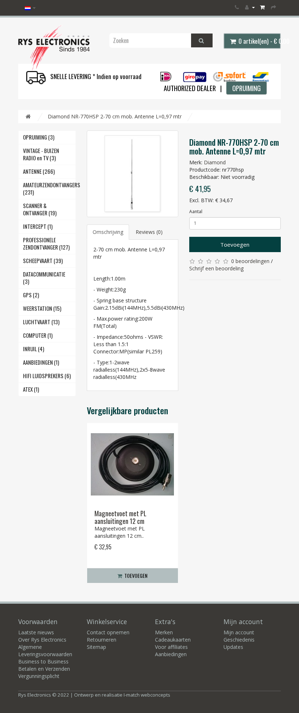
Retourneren (101, 639)
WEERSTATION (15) (42, 308)
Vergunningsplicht (38, 676)
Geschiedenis (239, 639)
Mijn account (239, 632)
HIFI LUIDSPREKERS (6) (47, 376)
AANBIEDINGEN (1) (41, 362)
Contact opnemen (108, 632)
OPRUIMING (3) (38, 137)
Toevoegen (234, 244)
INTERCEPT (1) (38, 226)
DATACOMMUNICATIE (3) (44, 277)
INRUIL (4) (33, 349)
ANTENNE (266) (39, 171)
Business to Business (43, 661)
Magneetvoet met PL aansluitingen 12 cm (120, 517)
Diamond (215, 162)
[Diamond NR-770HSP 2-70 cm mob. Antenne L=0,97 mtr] (132, 173)
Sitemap (96, 646)
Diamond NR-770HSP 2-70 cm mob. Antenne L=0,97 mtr (115, 116)
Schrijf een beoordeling (216, 268)
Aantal (195, 211)
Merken (164, 632)
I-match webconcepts (147, 695)
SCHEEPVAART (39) (43, 261)
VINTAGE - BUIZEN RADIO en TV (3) (41, 154)
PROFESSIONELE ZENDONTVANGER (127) (46, 243)
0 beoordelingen (250, 261)
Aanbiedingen (171, 654)
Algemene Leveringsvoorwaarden (45, 650)
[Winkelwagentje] (263, 7)
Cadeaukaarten (173, 639)
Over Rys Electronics (42, 639)
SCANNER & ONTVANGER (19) (40, 209)
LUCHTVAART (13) (41, 322)
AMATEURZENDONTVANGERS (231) (49, 188)
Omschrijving (108, 231)
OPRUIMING (246, 88)
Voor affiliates (171, 646)
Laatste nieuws (36, 632)
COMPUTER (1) (38, 335)
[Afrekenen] (274, 7)
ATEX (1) (31, 389)
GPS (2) (31, 295)
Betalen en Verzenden (44, 668)
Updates (233, 646)
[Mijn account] (250, 7)
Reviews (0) (149, 231)
